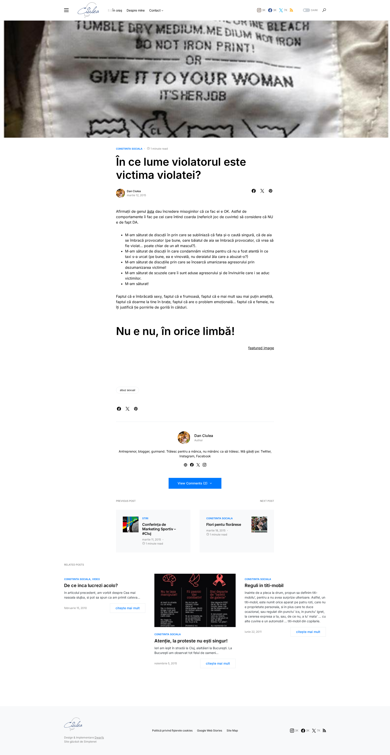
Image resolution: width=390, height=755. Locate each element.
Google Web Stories (209, 730)
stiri (145, 518)
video (96, 579)
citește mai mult (128, 608)
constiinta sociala (129, 148)
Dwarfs (99, 737)
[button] (66, 10)
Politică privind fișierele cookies (172, 730)
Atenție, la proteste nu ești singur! (191, 641)
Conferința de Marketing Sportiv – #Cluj (159, 529)
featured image (261, 348)
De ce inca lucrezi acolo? (91, 585)
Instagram (186, 456)
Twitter (266, 451)
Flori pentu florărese (223, 524)
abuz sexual (127, 390)
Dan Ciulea (134, 191)
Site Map (232, 730)
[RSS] (291, 10)
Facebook (203, 456)
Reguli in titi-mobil (264, 585)
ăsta (150, 211)
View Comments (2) (192, 483)
